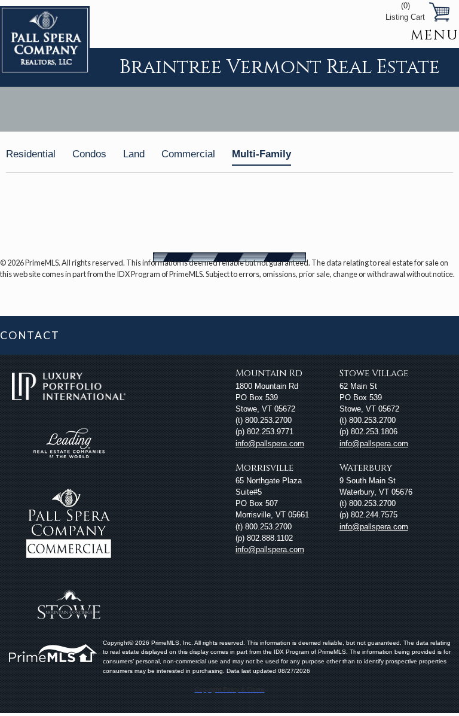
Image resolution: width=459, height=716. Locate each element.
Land (134, 154)
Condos (89, 154)
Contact (29, 335)
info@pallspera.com (269, 443)
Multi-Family (261, 154)
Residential (31, 154)
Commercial (188, 154)
